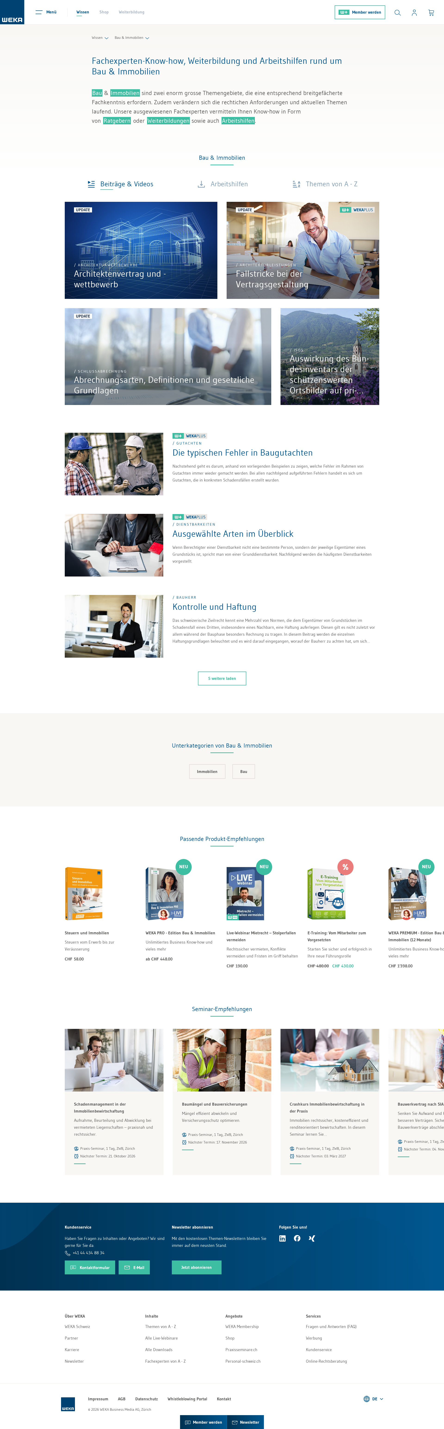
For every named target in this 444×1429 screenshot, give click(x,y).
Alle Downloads (159, 1349)
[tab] (120, 184)
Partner (71, 1338)
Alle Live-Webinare (161, 1338)
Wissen (83, 12)
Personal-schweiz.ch (243, 1361)
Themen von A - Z (160, 1326)
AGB (122, 1398)
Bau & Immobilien (129, 37)
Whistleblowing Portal (187, 1398)
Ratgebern (117, 120)
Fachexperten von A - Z (165, 1361)
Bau (97, 93)
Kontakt (224, 1398)
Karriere (72, 1349)
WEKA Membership (242, 1326)
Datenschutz (146, 1398)
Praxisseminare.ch (241, 1349)
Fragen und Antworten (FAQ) (331, 1326)
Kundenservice (319, 1349)
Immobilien (125, 93)
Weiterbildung (132, 12)
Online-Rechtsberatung (326, 1361)
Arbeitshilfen (238, 120)
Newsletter (74, 1361)
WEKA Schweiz (77, 1326)
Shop (104, 12)
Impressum (98, 1398)
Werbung (314, 1338)
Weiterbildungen (168, 120)
